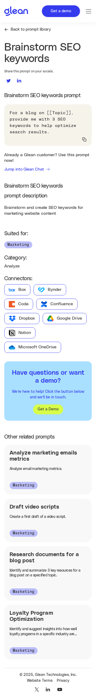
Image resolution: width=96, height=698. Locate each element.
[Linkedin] (48, 689)
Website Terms (40, 681)
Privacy (63, 681)
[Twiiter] (36, 689)
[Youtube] (59, 689)
